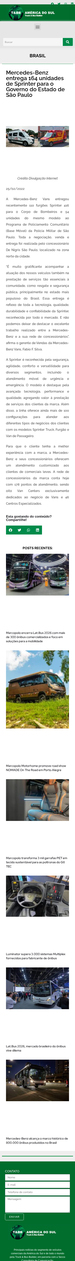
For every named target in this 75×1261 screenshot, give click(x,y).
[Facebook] (52, 4)
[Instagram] (65, 4)
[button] (37, 26)
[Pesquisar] (68, 42)
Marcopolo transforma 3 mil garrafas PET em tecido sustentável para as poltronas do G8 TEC (36, 862)
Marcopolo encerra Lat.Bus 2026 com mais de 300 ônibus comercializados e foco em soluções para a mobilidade (35, 637)
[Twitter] (59, 4)
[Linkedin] (72, 4)
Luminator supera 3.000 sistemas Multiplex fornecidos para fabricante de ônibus (35, 956)
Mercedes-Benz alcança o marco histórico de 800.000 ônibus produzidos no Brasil (37, 1141)
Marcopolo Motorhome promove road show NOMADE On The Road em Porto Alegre (36, 768)
